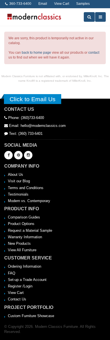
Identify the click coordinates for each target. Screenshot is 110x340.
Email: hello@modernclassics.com (37, 126)
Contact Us (17, 299)
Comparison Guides (24, 217)
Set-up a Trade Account (27, 280)
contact (93, 53)
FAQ (11, 273)
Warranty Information (25, 237)
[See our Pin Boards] (18, 155)
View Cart (16, 293)
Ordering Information (24, 266)
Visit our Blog (19, 181)
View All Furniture (22, 250)
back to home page (36, 53)
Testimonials (18, 194)
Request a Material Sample (30, 230)
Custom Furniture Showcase (31, 316)
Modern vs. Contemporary (29, 201)
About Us (15, 174)
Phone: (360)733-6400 (25, 118)
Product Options (21, 224)
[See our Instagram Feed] (28, 155)
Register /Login (20, 286)
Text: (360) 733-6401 (25, 133)
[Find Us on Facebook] (8, 155)
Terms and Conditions (25, 188)
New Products (19, 243)
